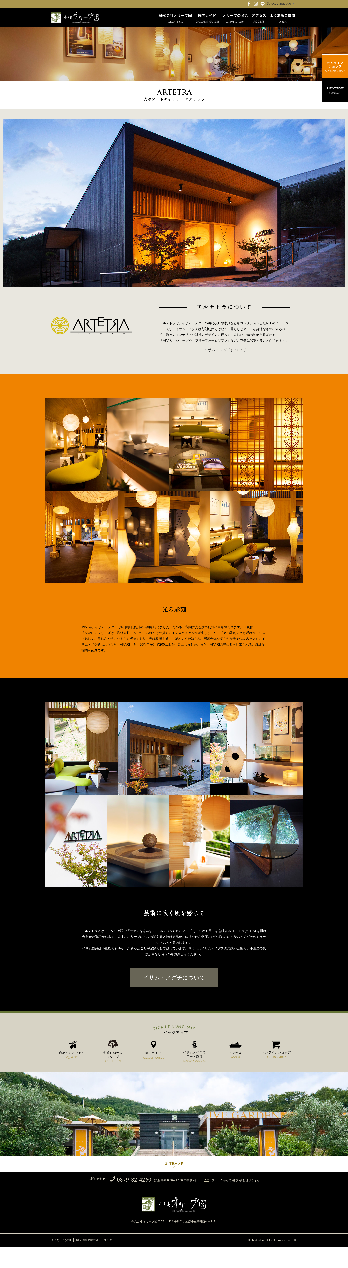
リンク (108, 1240)
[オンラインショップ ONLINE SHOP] (276, 1050)
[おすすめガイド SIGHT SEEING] (153, 1051)
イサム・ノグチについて (225, 350)
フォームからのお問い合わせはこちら (236, 1180)
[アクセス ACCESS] (235, 1051)
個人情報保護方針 (87, 1240)
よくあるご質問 (61, 1240)
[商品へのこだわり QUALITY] (71, 1051)
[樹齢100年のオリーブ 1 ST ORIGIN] (112, 1052)
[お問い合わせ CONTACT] (335, 90)
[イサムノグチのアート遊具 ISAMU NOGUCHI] (194, 1052)
